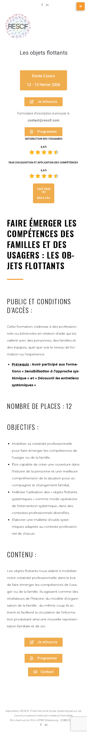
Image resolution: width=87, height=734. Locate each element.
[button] (43, 80)
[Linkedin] (47, 5)
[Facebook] (42, 5)
